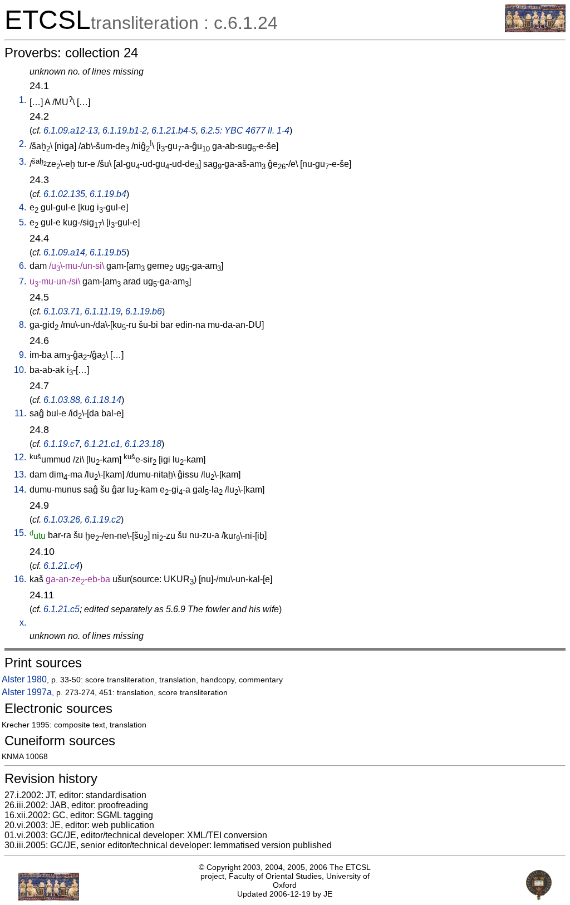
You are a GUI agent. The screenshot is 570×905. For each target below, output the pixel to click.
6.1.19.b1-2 (124, 130)
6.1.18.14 (103, 400)
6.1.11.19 (103, 311)
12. (20, 457)
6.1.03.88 (61, 400)
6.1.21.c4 (61, 565)
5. (22, 222)
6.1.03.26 (61, 519)
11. (20, 413)
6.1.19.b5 (108, 252)
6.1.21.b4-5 (173, 130)
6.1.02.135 (64, 194)
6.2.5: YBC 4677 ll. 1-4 (244, 130)
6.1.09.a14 (64, 252)
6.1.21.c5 (61, 609)
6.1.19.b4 (108, 194)
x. (22, 622)
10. (20, 370)
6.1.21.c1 (102, 444)
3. (22, 161)
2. (22, 144)
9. (22, 355)
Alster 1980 (24, 679)
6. (22, 265)
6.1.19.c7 (61, 444)
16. (20, 579)
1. (22, 100)
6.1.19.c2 (103, 519)
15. (20, 533)
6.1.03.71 (61, 311)
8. (22, 324)
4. (22, 207)
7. (22, 281)
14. (20, 489)
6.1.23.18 (143, 444)
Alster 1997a (27, 692)
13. (20, 474)
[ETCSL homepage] (535, 29)
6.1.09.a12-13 (70, 130)
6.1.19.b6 (143, 311)
